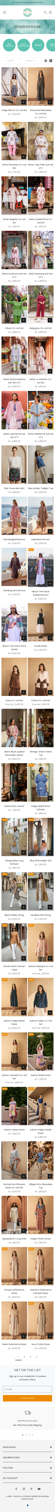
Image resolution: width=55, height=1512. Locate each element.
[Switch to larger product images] (45, 61)
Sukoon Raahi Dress (41, 1075)
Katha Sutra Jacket (14, 806)
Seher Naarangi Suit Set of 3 (41, 275)
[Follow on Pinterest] (31, 1488)
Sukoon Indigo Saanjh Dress (41, 1131)
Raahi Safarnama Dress (14, 1344)
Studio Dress (40, 646)
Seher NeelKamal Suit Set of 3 (41, 435)
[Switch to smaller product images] (50, 61)
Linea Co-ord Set (14, 700)
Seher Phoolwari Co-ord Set (14, 166)
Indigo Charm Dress (41, 1238)
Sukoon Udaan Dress (14, 1129)
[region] (27, 1418)
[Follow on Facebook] (16, 1488)
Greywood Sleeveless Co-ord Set (40, 112)
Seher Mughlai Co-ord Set (14, 221)
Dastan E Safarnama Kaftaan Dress (40, 1291)
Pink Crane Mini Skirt (14, 488)
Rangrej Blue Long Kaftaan (14, 862)
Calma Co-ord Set (40, 700)
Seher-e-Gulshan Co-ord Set (40, 381)
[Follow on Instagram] (23, 1488)
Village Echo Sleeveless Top (40, 1186)
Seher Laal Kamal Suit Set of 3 (14, 435)
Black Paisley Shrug (14, 915)
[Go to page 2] (37, 1357)
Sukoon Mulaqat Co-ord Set (40, 968)
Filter (10, 61)
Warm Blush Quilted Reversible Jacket (14, 753)
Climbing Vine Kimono (14, 590)
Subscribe (27, 1398)
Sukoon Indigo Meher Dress (14, 1022)
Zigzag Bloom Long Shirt (14, 1238)
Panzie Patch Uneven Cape (14, 968)
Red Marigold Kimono (14, 539)
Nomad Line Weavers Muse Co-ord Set (14, 1186)
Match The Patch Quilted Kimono (41, 593)
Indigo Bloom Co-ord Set (14, 110)
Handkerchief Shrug (41, 915)
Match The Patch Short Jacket (14, 648)
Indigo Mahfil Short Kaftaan (40, 808)
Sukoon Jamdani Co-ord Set (14, 1077)
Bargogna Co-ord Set (41, 328)
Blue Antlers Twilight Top (40, 488)
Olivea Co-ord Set (14, 328)
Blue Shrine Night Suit (40, 860)
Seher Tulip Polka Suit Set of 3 (41, 166)
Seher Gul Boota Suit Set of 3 (14, 275)
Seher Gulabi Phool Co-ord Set (41, 221)
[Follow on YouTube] (39, 1488)
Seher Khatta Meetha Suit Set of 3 (14, 381)
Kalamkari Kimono (41, 539)
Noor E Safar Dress (41, 1344)
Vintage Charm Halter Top (41, 753)
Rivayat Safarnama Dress (14, 1291)
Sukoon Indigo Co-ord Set (41, 1022)
